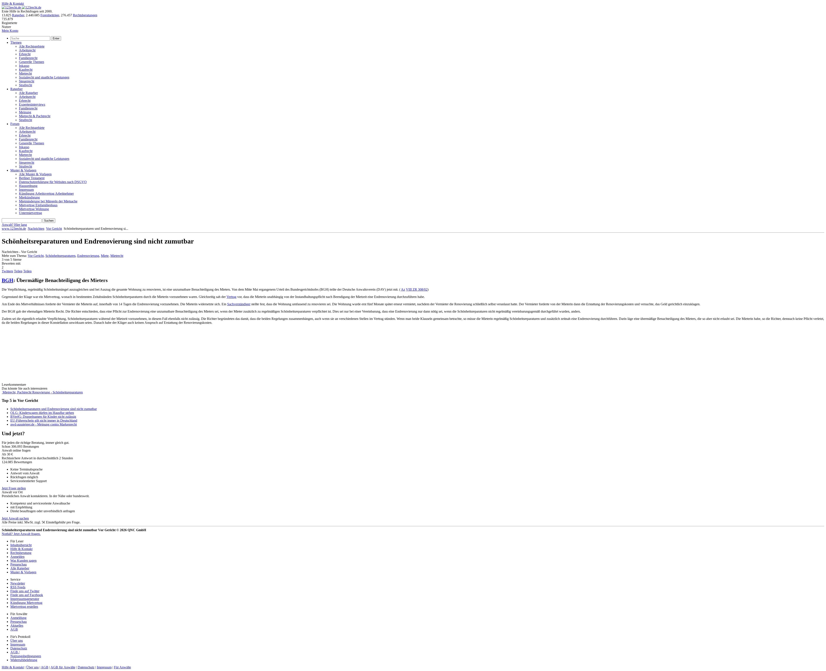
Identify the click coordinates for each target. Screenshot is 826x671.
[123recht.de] (21, 7)
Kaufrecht (25, 69)
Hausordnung (28, 186)
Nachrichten (36, 228)
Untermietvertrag (30, 213)
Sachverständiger (238, 304)
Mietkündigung (29, 197)
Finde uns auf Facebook (26, 595)
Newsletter (17, 583)
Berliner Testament (32, 178)
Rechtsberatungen (85, 15)
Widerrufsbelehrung (23, 660)
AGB (14, 629)
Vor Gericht (54, 228)
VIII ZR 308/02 (416, 289)
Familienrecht (28, 58)
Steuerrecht (26, 81)
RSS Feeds (17, 587)
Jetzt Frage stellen (14, 488)
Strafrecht (25, 85)
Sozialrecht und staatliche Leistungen (44, 77)
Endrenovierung (88, 256)
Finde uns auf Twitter (24, 591)
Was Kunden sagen (23, 560)
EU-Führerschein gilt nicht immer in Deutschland (43, 420)
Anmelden (17, 556)
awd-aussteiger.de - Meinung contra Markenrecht (43, 424)
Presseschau (18, 564)
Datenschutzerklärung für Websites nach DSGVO (53, 182)
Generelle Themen (31, 62)
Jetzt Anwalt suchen (15, 518)
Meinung (25, 112)
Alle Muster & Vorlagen (35, 174)
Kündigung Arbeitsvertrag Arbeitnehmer (46, 193)
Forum (14, 124)
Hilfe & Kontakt (13, 3)
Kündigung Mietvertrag (26, 603)
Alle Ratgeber (28, 93)
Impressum (26, 189)
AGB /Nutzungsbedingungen (25, 654)
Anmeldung (18, 618)
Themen (16, 42)
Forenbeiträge (49, 15)
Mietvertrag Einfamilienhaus (38, 205)
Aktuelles (16, 625)
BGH (7, 280)
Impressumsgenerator (24, 599)
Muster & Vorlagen (23, 170)
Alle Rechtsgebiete (32, 46)
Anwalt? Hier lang (14, 225)
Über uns (16, 640)
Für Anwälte (122, 667)
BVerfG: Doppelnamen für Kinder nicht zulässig (43, 416)
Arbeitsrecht (27, 50)
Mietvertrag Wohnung (34, 209)
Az (403, 289)
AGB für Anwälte (63, 667)
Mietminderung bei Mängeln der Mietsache (48, 201)
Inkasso (24, 66)
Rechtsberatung (20, 553)
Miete (105, 256)
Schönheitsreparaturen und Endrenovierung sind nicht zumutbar (53, 409)
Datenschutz (18, 648)
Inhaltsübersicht (21, 545)
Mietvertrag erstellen (24, 606)
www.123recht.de (14, 228)
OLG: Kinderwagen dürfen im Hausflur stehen (42, 413)
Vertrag (231, 297)
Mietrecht (25, 73)
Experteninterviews (32, 104)
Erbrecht (25, 54)
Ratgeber (18, 15)
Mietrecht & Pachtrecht (34, 116)
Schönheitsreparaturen (60, 256)
